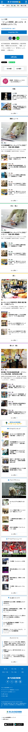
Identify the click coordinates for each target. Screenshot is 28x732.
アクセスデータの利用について (8, 691)
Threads (20, 681)
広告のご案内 (5, 696)
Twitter (12, 681)
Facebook (7, 681)
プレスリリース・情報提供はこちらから (10, 689)
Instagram (16, 681)
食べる (8, 5)
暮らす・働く (24, 5)
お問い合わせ (5, 694)
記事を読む (14, 57)
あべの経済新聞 (12, 2)
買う (18, 5)
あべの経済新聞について (7, 687)
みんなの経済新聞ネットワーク (14, 712)
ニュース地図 (4, 19)
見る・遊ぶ (13, 5)
